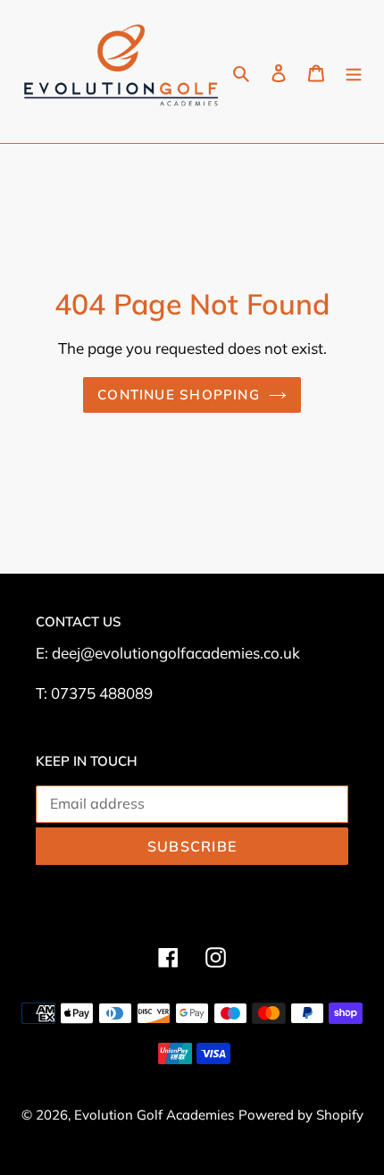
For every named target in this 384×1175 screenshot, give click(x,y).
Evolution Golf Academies (154, 1114)
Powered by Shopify (300, 1114)
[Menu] (353, 71)
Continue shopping (178, 394)
